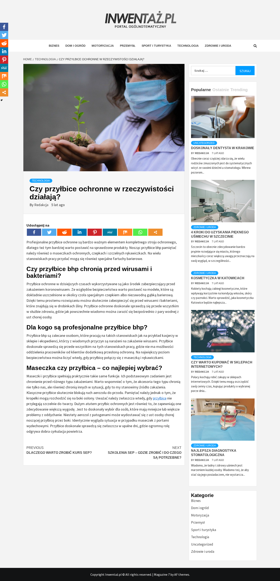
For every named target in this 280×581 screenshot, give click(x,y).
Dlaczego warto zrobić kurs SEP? (59, 450)
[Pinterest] (95, 232)
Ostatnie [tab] (220, 89)
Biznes (54, 45)
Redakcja (41, 204)
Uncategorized (204, 143)
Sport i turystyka (156, 45)
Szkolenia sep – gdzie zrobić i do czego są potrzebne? (144, 452)
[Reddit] (64, 232)
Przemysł (127, 45)
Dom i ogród (75, 45)
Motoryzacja (103, 45)
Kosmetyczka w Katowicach (217, 278)
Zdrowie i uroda (218, 45)
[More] (155, 232)
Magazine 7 (162, 574)
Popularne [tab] (201, 89)
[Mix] (125, 232)
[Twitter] (49, 232)
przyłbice (159, 398)
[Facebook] (34, 232)
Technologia (188, 45)
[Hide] (1, 100)
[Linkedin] (79, 232)
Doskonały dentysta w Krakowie (222, 148)
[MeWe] (110, 232)
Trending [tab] (239, 89)
